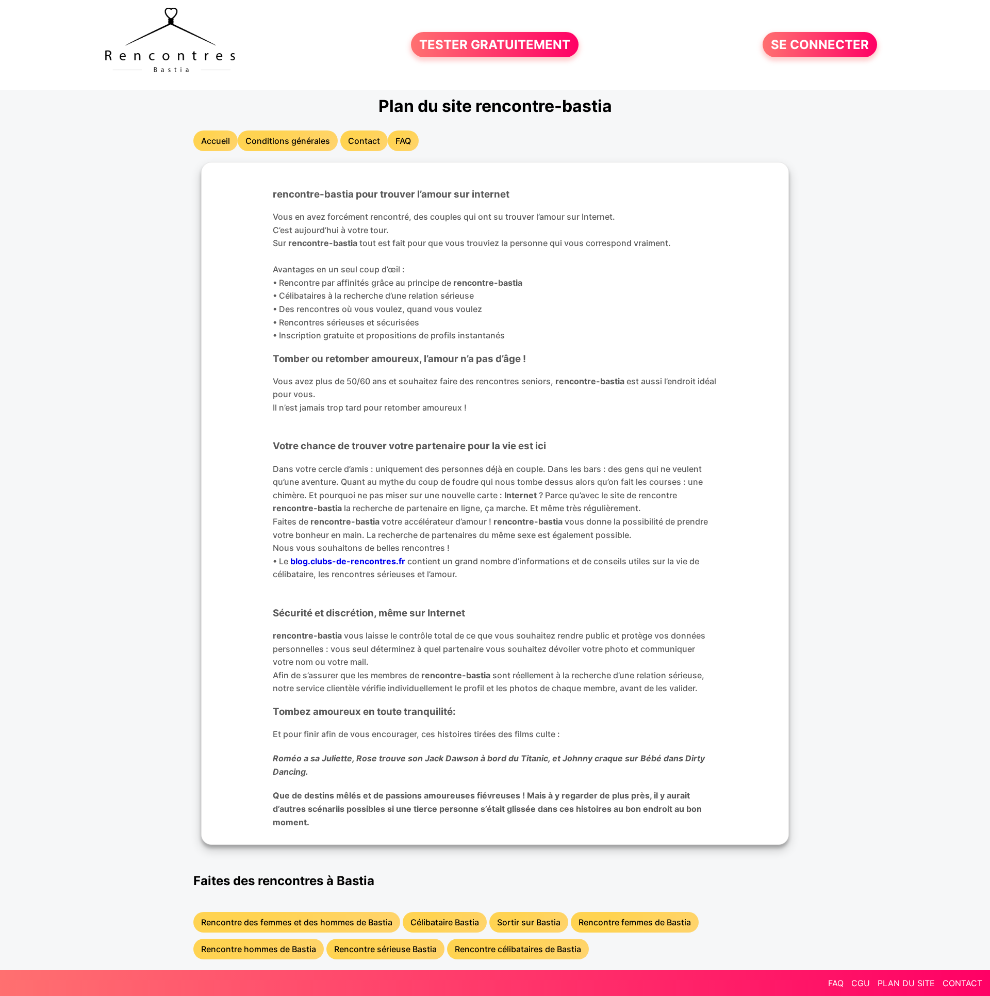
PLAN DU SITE (906, 983)
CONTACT (962, 983)
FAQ (836, 983)
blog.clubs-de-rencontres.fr (347, 561)
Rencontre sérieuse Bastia (385, 949)
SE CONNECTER (820, 44)
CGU (860, 983)
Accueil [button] (215, 141)
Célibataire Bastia (444, 922)
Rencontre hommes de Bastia (258, 949)
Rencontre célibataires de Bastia (518, 949)
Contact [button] (364, 141)
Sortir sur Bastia (528, 922)
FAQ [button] (403, 141)
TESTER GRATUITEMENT (494, 44)
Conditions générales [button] (287, 141)
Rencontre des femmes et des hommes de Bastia (296, 922)
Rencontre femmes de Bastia (635, 922)
